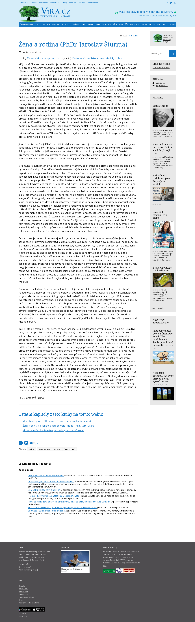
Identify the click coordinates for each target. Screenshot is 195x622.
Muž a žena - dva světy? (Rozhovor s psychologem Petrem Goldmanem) (62, 507)
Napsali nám (23, 591)
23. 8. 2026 (157, 67)
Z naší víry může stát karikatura (162, 269)
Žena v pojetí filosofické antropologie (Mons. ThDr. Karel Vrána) (59, 425)
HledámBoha (108, 563)
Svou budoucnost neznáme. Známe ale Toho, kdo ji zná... (162, 149)
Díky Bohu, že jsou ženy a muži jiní (44, 489)
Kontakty (22, 586)
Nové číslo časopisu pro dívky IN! (160, 214)
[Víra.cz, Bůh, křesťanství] (45, 14)
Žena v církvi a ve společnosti (43, 58)
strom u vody (167, 40)
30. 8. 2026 (165, 67)
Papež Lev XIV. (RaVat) (129, 551)
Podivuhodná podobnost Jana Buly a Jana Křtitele (161, 180)
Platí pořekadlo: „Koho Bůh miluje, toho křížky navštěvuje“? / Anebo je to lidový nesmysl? (163, 338)
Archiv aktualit (158, 308)
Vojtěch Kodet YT (125, 554)
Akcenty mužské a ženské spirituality (46, 475)
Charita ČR (107, 551)
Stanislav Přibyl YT (110, 554)
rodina (31, 449)
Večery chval (128, 560)
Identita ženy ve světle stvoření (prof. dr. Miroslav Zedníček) (57, 421)
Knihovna (132, 35)
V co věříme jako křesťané (29, 603)
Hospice (116, 551)
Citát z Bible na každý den (163, 15)
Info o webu (23, 589)
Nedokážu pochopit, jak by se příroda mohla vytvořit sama (163, 377)
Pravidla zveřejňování (27, 597)
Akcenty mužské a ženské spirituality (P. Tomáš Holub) (54, 430)
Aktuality (158, 97)
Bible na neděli (161, 63)
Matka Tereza (160, 105)
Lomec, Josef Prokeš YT (112, 557)
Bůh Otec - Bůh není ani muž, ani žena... (47, 510)
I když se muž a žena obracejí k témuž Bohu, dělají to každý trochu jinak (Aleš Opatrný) (69, 501)
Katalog (21, 600)
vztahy (57, 449)
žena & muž (69, 449)
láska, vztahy (44, 449)
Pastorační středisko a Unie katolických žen (97, 58)
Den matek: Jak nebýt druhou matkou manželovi (51, 481)
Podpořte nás (24, 594)
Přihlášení (158, 79)
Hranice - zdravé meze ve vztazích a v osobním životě (53, 495)
